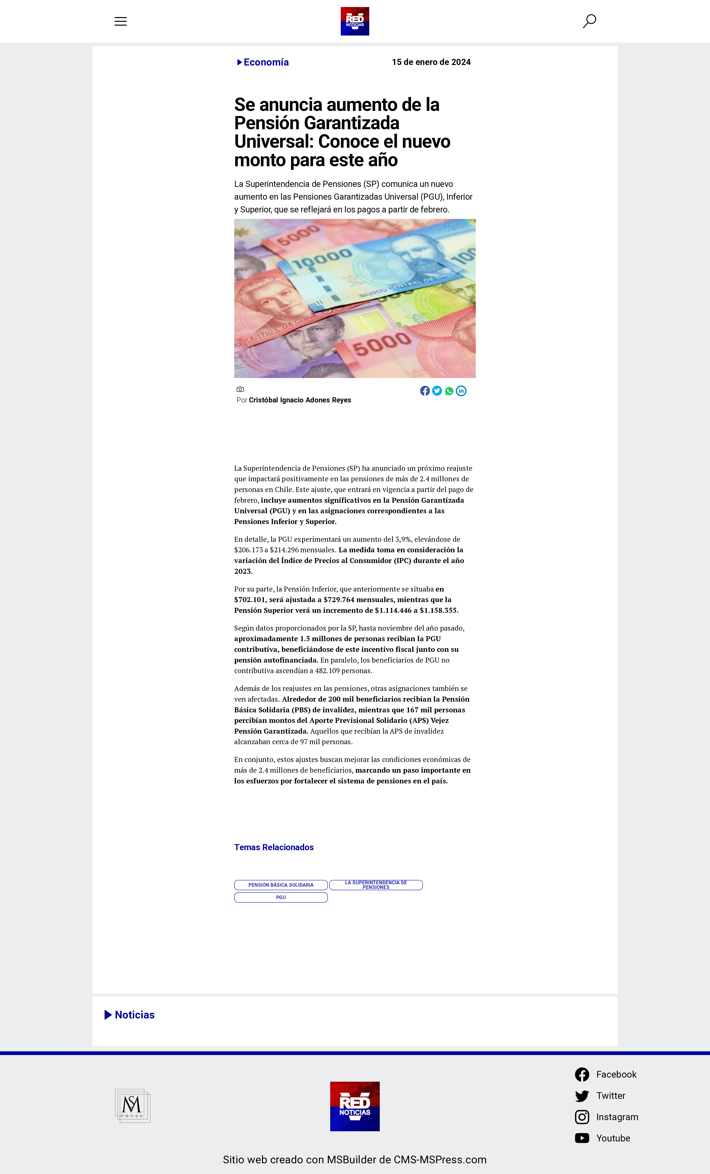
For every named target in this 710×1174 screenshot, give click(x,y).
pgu (281, 897)
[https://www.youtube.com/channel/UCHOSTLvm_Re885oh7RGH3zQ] (582, 1143)
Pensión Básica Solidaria (281, 885)
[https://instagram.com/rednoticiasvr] (582, 1122)
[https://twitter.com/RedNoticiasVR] (582, 1100)
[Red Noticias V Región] (120, 21)
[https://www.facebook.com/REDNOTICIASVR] (582, 1074)
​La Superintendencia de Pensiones (376, 885)
